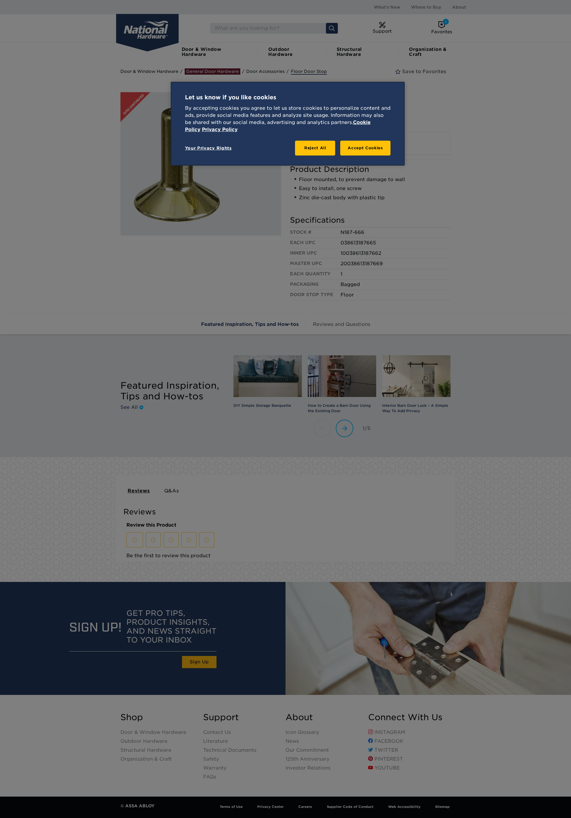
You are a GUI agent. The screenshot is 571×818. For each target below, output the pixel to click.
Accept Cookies (365, 148)
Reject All (315, 148)
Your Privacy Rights (208, 148)
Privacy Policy (220, 129)
